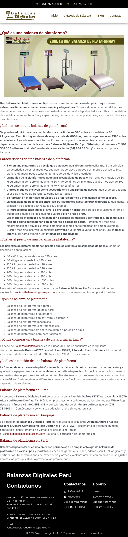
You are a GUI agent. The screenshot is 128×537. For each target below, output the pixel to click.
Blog (101, 15)
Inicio (54, 15)
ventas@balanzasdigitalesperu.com (36, 292)
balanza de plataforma (31, 299)
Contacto (116, 15)
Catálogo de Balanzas (78, 15)
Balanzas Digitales (26, 346)
